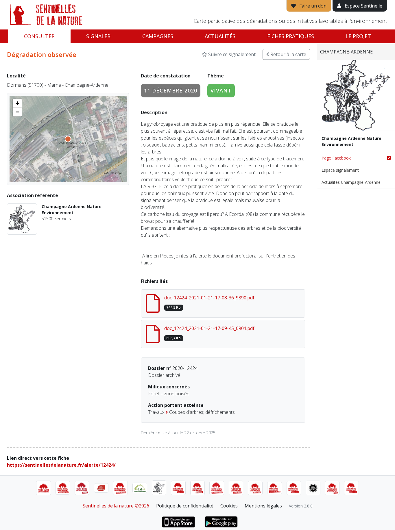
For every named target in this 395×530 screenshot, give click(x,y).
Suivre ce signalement (231, 54)
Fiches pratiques (290, 36)
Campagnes (157, 36)
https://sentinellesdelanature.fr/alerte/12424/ (61, 465)
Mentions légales (263, 506)
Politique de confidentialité (184, 506)
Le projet (358, 36)
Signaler (98, 36)
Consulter (39, 36)
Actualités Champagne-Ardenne (351, 182)
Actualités (220, 36)
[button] (17, 103)
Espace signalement (340, 170)
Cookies (229, 506)
